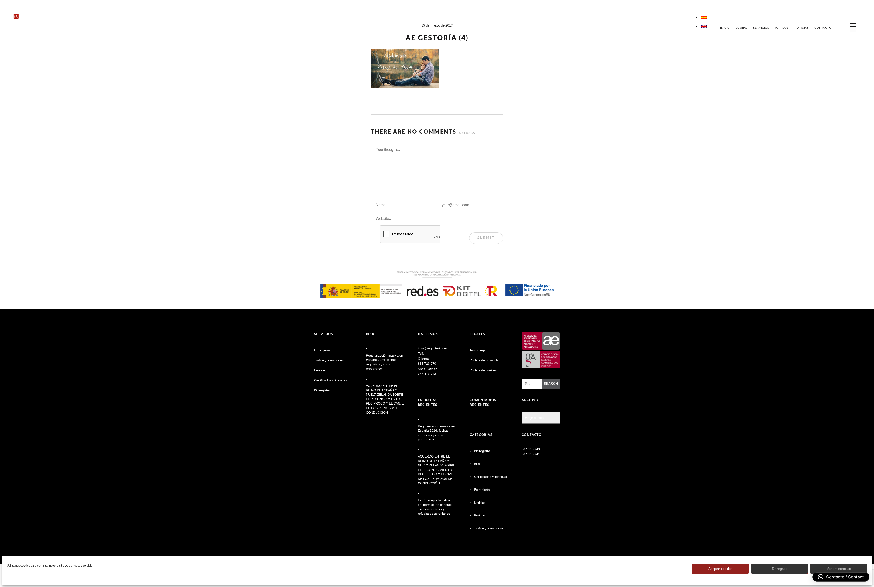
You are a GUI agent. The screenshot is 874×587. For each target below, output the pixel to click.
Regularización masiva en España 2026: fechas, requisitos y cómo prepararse (384, 362)
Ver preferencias (839, 569)
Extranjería (322, 350)
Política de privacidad (485, 360)
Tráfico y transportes (329, 360)
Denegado (779, 569)
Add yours (467, 133)
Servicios (761, 27)
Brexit (478, 464)
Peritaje (782, 27)
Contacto (823, 27)
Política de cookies (483, 370)
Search (551, 383)
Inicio (725, 27)
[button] (840, 577)
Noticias (801, 27)
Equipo (741, 27)
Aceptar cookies (720, 569)
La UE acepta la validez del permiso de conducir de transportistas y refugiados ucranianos (435, 506)
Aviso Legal (478, 350)
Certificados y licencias (330, 380)
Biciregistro (322, 390)
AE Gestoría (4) (437, 38)
